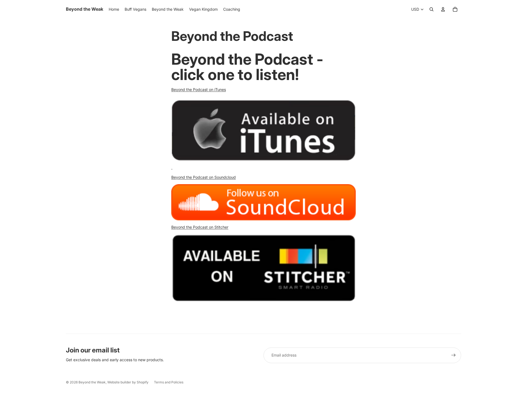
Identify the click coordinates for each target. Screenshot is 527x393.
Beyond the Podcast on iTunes (198, 89)
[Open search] (431, 9)
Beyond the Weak (92, 382)
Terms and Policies (168, 382)
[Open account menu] (443, 9)
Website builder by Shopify (127, 382)
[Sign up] (453, 355)
